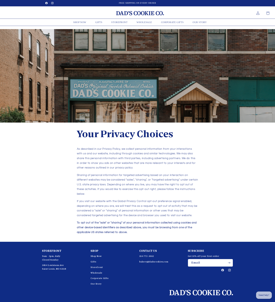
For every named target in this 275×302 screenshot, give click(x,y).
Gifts (93, 262)
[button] (267, 13)
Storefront (97, 267)
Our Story (96, 284)
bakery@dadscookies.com (153, 262)
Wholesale (96, 273)
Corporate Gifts (99, 278)
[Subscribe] (229, 263)
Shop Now (96, 256)
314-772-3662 (146, 256)
